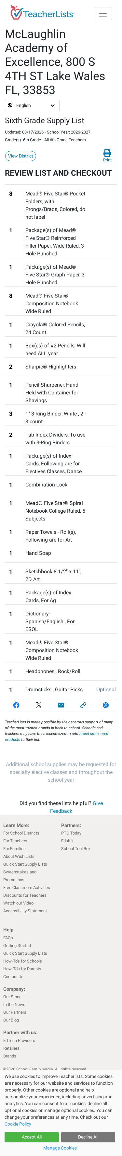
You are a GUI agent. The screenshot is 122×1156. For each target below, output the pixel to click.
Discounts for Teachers (25, 895)
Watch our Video (18, 903)
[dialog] (61, 1113)
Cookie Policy (18, 1124)
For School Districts (21, 833)
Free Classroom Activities (26, 887)
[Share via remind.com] (105, 705)
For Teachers (15, 840)
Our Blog (11, 1020)
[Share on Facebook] (16, 705)
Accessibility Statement (25, 910)
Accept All (32, 1136)
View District (20, 155)
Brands (9, 1056)
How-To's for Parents (22, 968)
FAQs (8, 937)
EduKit (67, 840)
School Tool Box (75, 848)
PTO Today (71, 833)
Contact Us (13, 976)
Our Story (11, 996)
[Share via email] (61, 705)
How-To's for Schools (22, 961)
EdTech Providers (19, 1040)
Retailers (11, 1048)
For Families (14, 848)
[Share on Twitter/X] (39, 705)
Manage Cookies (60, 1147)
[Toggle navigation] (103, 13)
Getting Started (17, 945)
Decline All (88, 1136)
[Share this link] (83, 705)
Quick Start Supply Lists (25, 864)
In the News (14, 1004)
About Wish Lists (18, 856)
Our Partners (14, 1012)
